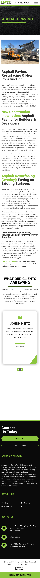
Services (27, 503)
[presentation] (18, 369)
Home (6, 503)
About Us (8, 506)
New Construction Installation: (15, 114)
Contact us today (8, 261)
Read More (20, 346)
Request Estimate (20, 575)
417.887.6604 (22, 3)
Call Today (20, 446)
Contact (20, 438)
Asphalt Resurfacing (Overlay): (18, 178)
